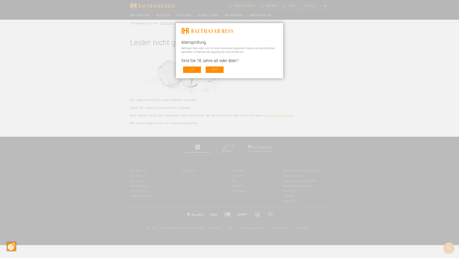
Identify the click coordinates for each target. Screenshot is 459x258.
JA (192, 69)
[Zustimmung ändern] (11, 246)
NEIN (215, 69)
